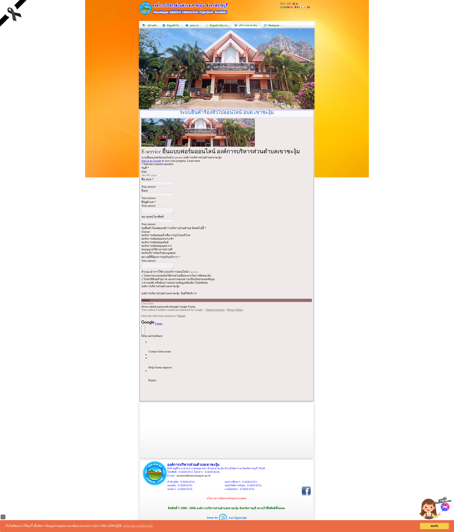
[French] (298, 7)
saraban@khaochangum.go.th (193, 475)
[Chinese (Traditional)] (288, 7)
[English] (291, 7)
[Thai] (281, 7)
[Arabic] (284, 7)
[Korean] (305, 7)
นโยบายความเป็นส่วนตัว (138, 525)
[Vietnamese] (308, 7)
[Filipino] (295, 7)
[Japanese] (301, 7)
